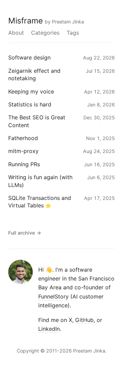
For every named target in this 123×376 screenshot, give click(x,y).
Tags (73, 32)
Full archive (24, 233)
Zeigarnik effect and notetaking (34, 74)
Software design (29, 57)
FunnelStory (53, 296)
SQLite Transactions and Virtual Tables (39, 201)
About (16, 32)
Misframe (25, 20)
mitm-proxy (23, 151)
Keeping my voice (31, 91)
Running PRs (24, 164)
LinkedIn (49, 328)
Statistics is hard (29, 104)
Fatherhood (23, 138)
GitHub (84, 320)
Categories (45, 32)
